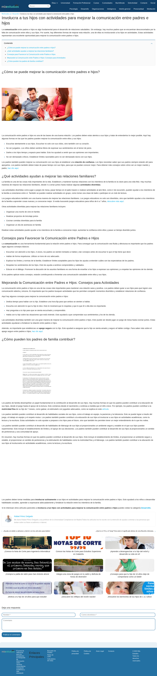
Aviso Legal (100, 651)
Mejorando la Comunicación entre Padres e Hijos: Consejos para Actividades (36, 58)
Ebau (54, 3)
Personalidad (139, 9)
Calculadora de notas (51, 659)
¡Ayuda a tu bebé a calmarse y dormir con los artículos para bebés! (26, 531)
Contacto (143, 3)
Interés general (124, 9)
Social (152, 3)
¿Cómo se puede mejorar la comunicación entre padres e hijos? (31, 48)
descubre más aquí (115, 201)
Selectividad (132, 3)
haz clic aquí (13, 168)
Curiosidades (107, 3)
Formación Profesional (81, 3)
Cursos (96, 3)
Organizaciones (98, 9)
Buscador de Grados (51, 651)
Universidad (65, 3)
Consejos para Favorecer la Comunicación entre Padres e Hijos (31, 54)
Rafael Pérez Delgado (23, 516)
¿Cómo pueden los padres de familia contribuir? (25, 61)
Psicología (74, 9)
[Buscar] (48, 6)
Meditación (151, 9)
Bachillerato (120, 3)
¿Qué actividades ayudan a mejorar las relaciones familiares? (30, 51)
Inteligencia (111, 9)
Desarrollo (85, 9)
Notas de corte (50, 655)
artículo (105, 409)
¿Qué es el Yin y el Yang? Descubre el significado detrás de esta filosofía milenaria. (125, 531)
